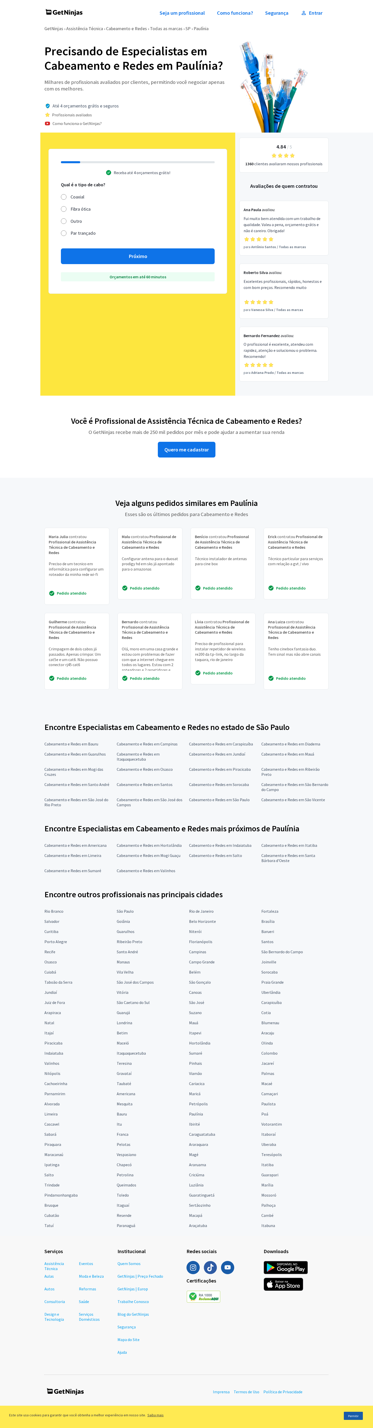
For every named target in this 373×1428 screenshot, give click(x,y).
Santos (267, 941)
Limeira (51, 1113)
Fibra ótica (81, 209)
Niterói (195, 931)
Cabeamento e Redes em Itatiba (289, 845)
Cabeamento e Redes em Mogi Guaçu (148, 855)
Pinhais (195, 1063)
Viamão (195, 1073)
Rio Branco (53, 911)
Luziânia (196, 1184)
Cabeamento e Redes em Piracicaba (220, 769)
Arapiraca (52, 1012)
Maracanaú (53, 1154)
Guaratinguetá (201, 1195)
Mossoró (268, 1195)
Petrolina (125, 1174)
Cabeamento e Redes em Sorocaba (219, 784)
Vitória (122, 992)
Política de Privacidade (282, 1391)
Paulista (268, 1103)
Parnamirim (54, 1093)
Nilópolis (52, 1073)
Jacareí (267, 1063)
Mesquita (124, 1103)
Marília (267, 1184)
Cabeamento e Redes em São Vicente (293, 799)
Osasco (50, 961)
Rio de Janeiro (201, 911)
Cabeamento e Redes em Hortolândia (149, 845)
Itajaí (49, 1032)
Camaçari (269, 1093)
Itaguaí (123, 1205)
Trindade (52, 1184)
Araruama (197, 1164)
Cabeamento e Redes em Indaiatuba (220, 845)
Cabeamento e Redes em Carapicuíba (221, 743)
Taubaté (124, 1083)
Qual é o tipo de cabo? (83, 185)
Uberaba (268, 1144)
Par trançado (83, 233)
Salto (49, 1174)
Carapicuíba (271, 1002)
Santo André (127, 951)
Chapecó (124, 1164)
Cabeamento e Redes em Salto (215, 855)
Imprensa (221, 1391)
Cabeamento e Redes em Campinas (147, 743)
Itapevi (195, 1032)
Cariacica (197, 1083)
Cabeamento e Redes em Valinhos (146, 870)
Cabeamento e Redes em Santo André (76, 784)
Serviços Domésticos (89, 1317)
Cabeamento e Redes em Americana (75, 845)
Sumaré (195, 1053)
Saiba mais (155, 1415)
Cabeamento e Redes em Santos (145, 784)
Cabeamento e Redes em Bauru (71, 743)
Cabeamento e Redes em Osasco (145, 769)
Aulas (49, 1276)
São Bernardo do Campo (282, 951)
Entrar (316, 13)
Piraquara (52, 1144)
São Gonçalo (200, 982)
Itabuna (268, 1225)
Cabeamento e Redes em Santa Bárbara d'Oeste (288, 858)
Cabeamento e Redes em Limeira (72, 855)
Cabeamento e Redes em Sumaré (72, 870)
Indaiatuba (53, 1053)
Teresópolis (271, 1154)
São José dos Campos (135, 982)
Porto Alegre (55, 941)
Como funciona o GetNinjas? (77, 123)
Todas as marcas (166, 28)
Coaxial (77, 197)
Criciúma (196, 1174)
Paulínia (201, 28)
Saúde (84, 1301)
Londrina (124, 1022)
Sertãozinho (200, 1205)
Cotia (266, 1012)
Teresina (124, 1063)
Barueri (267, 931)
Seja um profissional (182, 13)
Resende (124, 1215)
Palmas (267, 1073)
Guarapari (269, 1174)
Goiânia (123, 921)
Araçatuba (198, 1225)
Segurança (277, 13)
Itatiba (267, 1164)
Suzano (195, 1012)
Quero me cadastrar (186, 449)
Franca (122, 1134)
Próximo (138, 256)
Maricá (194, 1093)
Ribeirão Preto (129, 941)
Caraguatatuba (202, 1134)
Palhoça (268, 1205)
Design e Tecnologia (54, 1317)
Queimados (126, 1184)
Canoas (195, 992)
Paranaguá (126, 1225)
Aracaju (267, 1032)
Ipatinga (51, 1164)
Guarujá (123, 1012)
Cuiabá (50, 972)
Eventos (86, 1263)
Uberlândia (270, 992)
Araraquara (198, 1144)
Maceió (123, 1043)
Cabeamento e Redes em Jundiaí (217, 754)
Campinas (197, 951)
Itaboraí (268, 1134)
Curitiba (51, 931)
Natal (49, 1022)
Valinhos (51, 1063)
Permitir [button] (353, 1416)
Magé (193, 1154)
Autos (49, 1288)
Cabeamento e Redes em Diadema (290, 743)
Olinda (267, 1043)
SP (188, 28)
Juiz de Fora (54, 1002)
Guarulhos (125, 931)
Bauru (122, 1113)
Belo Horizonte (202, 921)
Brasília (268, 921)
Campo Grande (202, 961)
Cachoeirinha (55, 1083)
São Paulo (125, 911)
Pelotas (123, 1144)
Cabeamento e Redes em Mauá (287, 754)
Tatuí (49, 1225)
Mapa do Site (128, 1339)
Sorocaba (269, 972)
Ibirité (194, 1124)
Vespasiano (126, 1154)
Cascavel (51, 1124)
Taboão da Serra (58, 982)
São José (196, 1002)
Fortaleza (269, 911)
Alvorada (52, 1103)
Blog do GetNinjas (133, 1314)
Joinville (268, 961)
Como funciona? (235, 13)
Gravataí (124, 1073)
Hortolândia (199, 1043)
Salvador (51, 921)
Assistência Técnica (84, 28)
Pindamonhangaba (61, 1195)
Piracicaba (53, 1043)
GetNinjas (53, 28)
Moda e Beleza (91, 1276)
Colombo (269, 1053)
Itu (119, 1124)
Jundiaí (50, 992)
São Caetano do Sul (133, 1002)
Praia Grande (272, 982)
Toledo (123, 1195)
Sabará (50, 1134)
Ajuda (122, 1352)
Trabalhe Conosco (133, 1301)
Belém (194, 972)
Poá (264, 1113)
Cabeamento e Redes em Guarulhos (75, 754)
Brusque (51, 1205)
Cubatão (51, 1215)
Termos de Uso (246, 1391)
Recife (49, 951)
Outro (76, 221)
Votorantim (271, 1124)
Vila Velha (125, 972)
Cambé (267, 1215)
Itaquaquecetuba (131, 1053)
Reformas (87, 1288)
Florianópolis (200, 941)
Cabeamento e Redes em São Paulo (219, 799)
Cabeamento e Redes (126, 28)
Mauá (193, 1022)
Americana (126, 1093)
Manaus (123, 961)
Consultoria (54, 1301)
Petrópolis (198, 1103)
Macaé (266, 1083)
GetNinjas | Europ (132, 1288)
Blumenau (270, 1022)
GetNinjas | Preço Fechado (140, 1276)
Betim (122, 1032)
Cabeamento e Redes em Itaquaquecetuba (138, 757)
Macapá (195, 1215)
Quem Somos (129, 1263)
